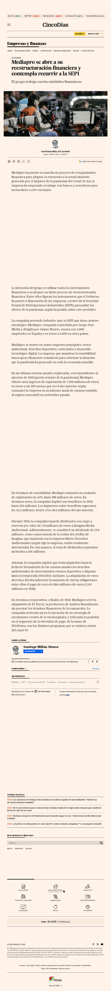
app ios (55, 910)
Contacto (22, 965)
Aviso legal (30, 965)
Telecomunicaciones (22, 51)
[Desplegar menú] (9, 25)
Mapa (43, 968)
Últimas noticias (87, 51)
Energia (35, 51)
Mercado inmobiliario (62, 51)
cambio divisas (55, 900)
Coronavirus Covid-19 (36, 682)
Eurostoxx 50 (71, 16)
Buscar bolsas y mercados (20, 835)
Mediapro (15, 682)
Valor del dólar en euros (95, 16)
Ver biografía (30, 651)
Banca (10, 51)
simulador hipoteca (55, 890)
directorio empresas (87, 900)
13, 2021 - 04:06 (58, 154)
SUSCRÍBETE (79, 34)
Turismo (76, 51)
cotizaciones (23, 910)
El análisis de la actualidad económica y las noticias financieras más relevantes (46, 662)
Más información (18, 695)
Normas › (96, 669)
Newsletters (54, 968)
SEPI (23, 682)
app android (88, 910)
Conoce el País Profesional (55, 921)
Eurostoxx (19, 849)
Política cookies (40, 965)
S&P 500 (27, 16)
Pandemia (51, 682)
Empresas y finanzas (26, 44)
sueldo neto (87, 890)
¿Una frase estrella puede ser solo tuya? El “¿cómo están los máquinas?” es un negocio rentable (57, 824)
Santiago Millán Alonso (55, 151)
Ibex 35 (10, 16)
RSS (47, 968)
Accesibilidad (86, 965)
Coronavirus (62, 682)
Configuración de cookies (56, 965)
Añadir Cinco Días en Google (92, 161)
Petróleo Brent (48, 16)
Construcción (45, 51)
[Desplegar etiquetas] (98, 682)
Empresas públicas (77, 682)
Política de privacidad (73, 965)
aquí (67, 695)
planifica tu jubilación (23, 900)
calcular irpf (23, 890)
